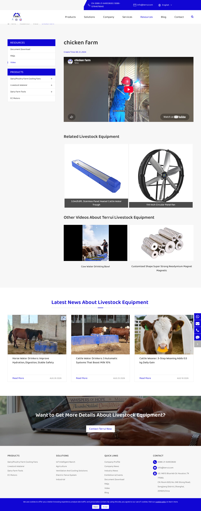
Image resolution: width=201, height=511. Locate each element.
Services (127, 17)
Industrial (60, 479)
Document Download (20, 49)
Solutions (89, 17)
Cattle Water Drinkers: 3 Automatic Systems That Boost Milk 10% (96, 360)
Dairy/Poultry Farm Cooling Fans (25, 78)
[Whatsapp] (197, 316)
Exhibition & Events (113, 475)
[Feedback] (197, 337)
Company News (111, 466)
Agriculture (61, 466)
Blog (163, 17)
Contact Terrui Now (100, 429)
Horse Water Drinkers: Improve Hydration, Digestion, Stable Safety (33, 360)
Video (13, 62)
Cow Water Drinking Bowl (95, 267)
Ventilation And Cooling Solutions (72, 470)
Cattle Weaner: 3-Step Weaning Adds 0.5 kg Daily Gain (163, 360)
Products (70, 17)
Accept (105, 507)
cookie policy (160, 501)
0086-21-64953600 (104, 3)
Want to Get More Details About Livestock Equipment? (100, 415)
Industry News (111, 470)
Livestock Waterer (18, 85)
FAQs (12, 56)
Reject (96, 507)
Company (108, 17)
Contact (179, 17)
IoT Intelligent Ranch (65, 462)
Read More (18, 378)
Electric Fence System (66, 475)
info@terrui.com (145, 5)
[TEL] (197, 330)
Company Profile (112, 462)
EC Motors (15, 98)
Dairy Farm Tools (18, 91)
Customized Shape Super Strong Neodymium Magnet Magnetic (161, 268)
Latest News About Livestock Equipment (99, 303)
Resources (146, 17)
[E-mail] (197, 323)
